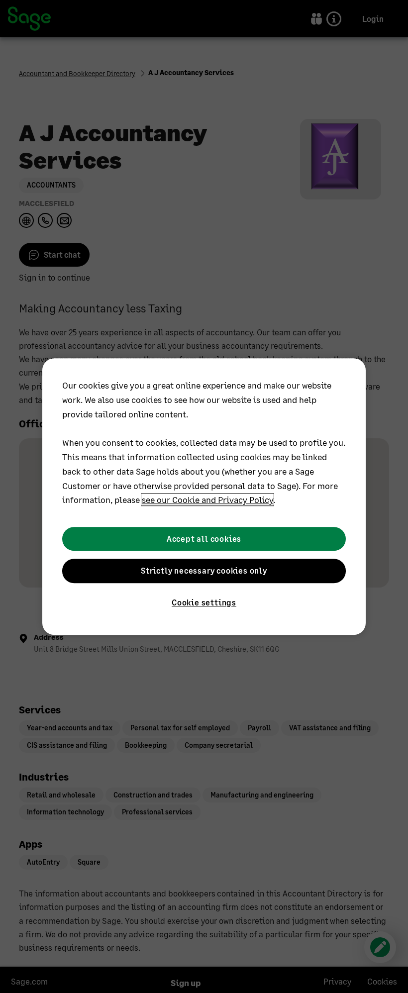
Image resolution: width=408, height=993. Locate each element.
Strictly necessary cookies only (204, 570)
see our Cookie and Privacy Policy (207, 500)
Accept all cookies (204, 538)
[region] (204, 496)
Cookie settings (204, 602)
